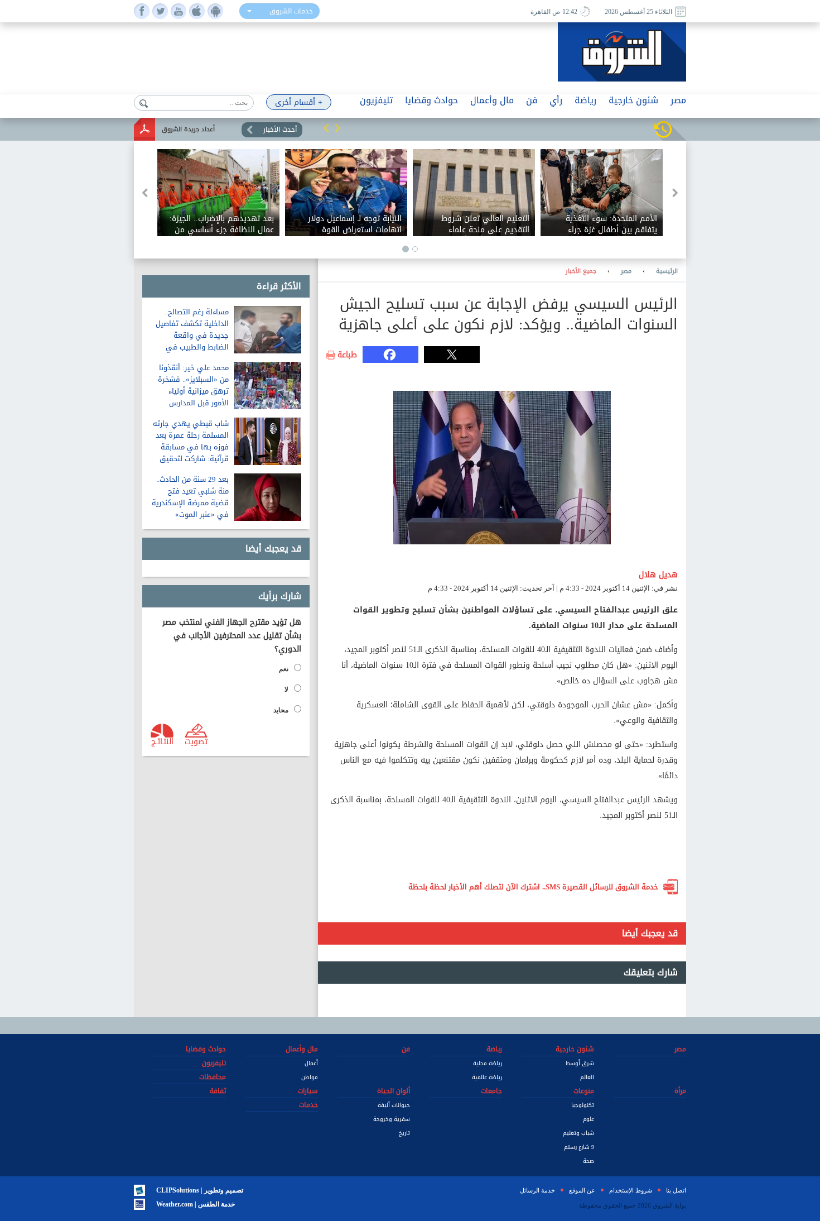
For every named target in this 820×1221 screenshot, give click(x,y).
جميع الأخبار (581, 271)
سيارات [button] (308, 1091)
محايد (280, 710)
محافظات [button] (212, 1077)
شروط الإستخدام (630, 1190)
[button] (326, 127)
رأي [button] (555, 100)
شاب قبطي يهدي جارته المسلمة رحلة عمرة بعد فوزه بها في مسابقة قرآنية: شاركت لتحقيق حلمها (191, 446)
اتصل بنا (676, 1190)
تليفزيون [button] (376, 100)
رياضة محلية (487, 1063)
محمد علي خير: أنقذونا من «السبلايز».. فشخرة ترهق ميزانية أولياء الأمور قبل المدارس (193, 385)
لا (286, 689)
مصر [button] (678, 100)
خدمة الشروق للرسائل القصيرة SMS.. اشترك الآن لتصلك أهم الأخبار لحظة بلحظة (533, 887)
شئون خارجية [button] (633, 100)
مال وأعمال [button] (492, 100)
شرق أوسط (580, 1063)
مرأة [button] (680, 1091)
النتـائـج (162, 741)
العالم (587, 1077)
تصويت (196, 741)
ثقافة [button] (218, 1091)
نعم (283, 669)
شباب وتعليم (578, 1133)
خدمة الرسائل (537, 1190)
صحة (588, 1161)
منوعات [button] (583, 1091)
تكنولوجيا (582, 1105)
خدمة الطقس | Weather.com (195, 1204)
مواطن (309, 1077)
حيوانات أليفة (394, 1105)
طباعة (347, 355)
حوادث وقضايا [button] (431, 100)
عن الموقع (582, 1190)
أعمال (311, 1063)
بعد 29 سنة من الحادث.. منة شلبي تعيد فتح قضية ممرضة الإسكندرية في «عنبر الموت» (190, 496)
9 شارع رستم (579, 1147)
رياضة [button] (585, 100)
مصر (626, 271)
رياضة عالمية (487, 1077)
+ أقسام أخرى (298, 102)
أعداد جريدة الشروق (188, 129)
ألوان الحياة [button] (393, 1091)
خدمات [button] (308, 1105)
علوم (588, 1119)
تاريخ (404, 1133)
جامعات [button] (491, 1091)
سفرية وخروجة (391, 1119)
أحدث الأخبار (280, 129)
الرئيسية (667, 271)
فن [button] (531, 100)
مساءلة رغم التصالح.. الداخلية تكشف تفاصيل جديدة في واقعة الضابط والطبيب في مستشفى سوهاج (192, 335)
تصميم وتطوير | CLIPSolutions (199, 1190)
